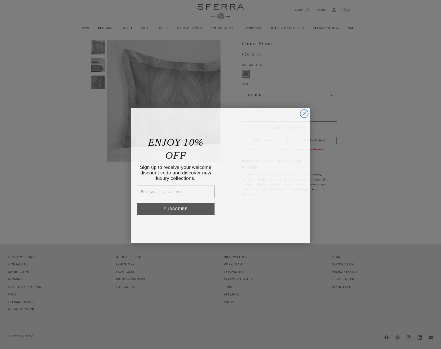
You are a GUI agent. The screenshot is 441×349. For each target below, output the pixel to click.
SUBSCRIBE (176, 208)
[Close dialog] (304, 113)
